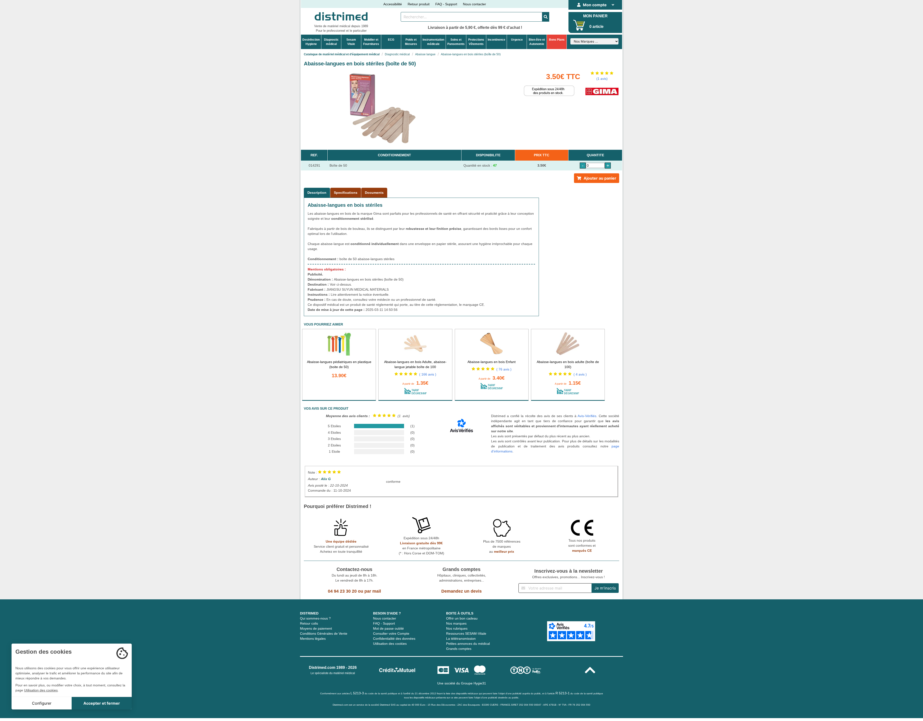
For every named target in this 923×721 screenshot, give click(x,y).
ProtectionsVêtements (476, 42)
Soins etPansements (456, 42)
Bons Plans (557, 39)
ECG (391, 39)
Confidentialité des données (394, 638)
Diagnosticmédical (331, 42)
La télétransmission (461, 638)
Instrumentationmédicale (433, 42)
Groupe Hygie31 (473, 683)
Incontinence (496, 39)
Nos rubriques (457, 628)
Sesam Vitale (351, 42)
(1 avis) (602, 79)
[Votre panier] (579, 25)
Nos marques (456, 623)
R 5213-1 (562, 693)
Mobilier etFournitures (371, 42)
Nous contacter (474, 4)
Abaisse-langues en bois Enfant (492, 362)
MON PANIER (595, 16)
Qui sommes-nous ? (315, 618)
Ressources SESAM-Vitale (466, 633)
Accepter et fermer (101, 703)
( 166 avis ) (427, 374)
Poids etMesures (411, 42)
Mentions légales (313, 638)
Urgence (517, 39)
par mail (372, 591)
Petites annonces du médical (468, 644)
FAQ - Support (446, 4)
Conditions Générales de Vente (323, 633)
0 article (596, 27)
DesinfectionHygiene (311, 42)
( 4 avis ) (580, 374)
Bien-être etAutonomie (537, 42)
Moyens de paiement (316, 628)
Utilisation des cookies (390, 644)
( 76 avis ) (503, 369)
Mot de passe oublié (388, 628)
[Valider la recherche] (545, 17)
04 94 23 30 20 (342, 591)
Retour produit (419, 4)
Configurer (41, 703)
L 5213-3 (357, 693)
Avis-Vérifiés (587, 416)
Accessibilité (392, 4)
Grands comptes (458, 649)
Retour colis (309, 623)
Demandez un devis (461, 591)
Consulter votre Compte (391, 633)
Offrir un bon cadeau (462, 618)
